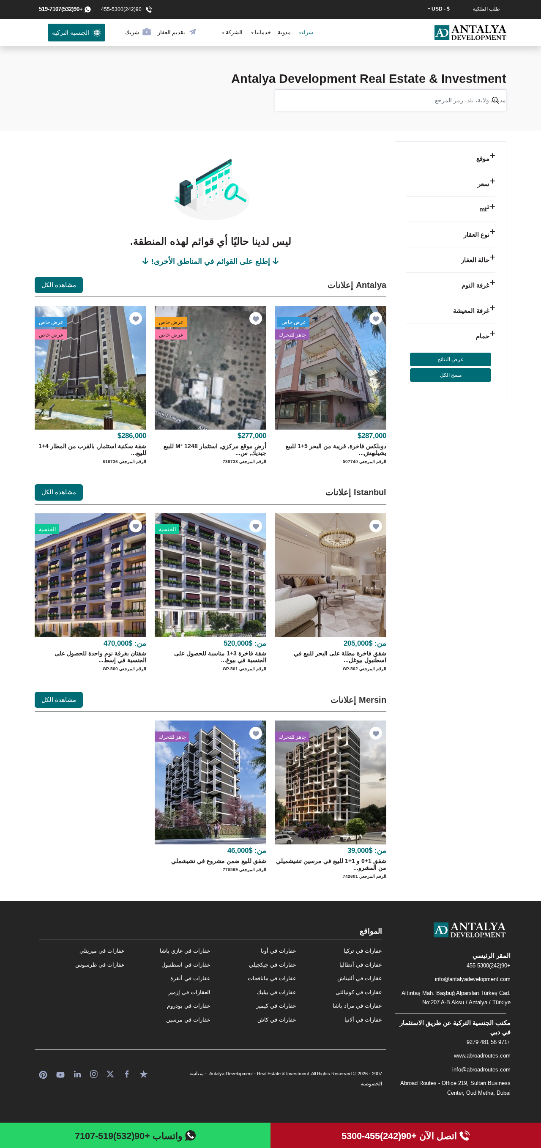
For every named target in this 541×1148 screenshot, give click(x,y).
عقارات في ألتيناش (359, 978)
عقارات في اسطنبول (185, 965)
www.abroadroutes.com (482, 1055)
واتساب (130, 1136)
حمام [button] (482, 336)
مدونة (284, 32)
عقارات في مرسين (188, 1019)
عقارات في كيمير (276, 1006)
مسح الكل (451, 375)
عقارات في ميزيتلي (102, 951)
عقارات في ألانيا (363, 1019)
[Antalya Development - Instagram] (94, 1073)
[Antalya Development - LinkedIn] (77, 1073)
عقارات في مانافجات (272, 978)
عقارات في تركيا (363, 951)
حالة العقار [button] (475, 259)
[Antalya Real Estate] (451, 936)
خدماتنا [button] (262, 32)
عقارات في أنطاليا (360, 965)
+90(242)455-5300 (489, 965)
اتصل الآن (400, 1136)
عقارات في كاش (276, 1019)
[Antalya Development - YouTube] (60, 1073)
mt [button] (484, 209)
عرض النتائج (450, 359)
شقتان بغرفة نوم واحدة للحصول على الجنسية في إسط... (100, 656)
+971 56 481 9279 (489, 1042)
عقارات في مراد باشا (357, 1006)
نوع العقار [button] (476, 234)
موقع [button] (482, 158)
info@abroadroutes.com (481, 1069)
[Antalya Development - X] (110, 1073)
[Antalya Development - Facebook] (127, 1073)
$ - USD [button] (440, 9)
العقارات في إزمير (189, 992)
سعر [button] (483, 183)
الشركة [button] (233, 32)
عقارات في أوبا (278, 951)
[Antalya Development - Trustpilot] (143, 1073)
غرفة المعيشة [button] (471, 310)
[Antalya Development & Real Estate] (470, 32)
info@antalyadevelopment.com (473, 979)
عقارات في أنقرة (190, 978)
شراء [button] (307, 32)
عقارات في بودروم (188, 1006)
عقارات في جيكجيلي (272, 965)
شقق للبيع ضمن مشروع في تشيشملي (218, 861)
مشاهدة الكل (58, 284)
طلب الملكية (486, 9)
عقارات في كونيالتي (359, 992)
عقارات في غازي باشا (185, 951)
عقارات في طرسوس (100, 965)
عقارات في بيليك (276, 992)
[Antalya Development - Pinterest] (43, 1073)
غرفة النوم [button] (475, 285)
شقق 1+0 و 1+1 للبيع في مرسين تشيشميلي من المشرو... (331, 864)
